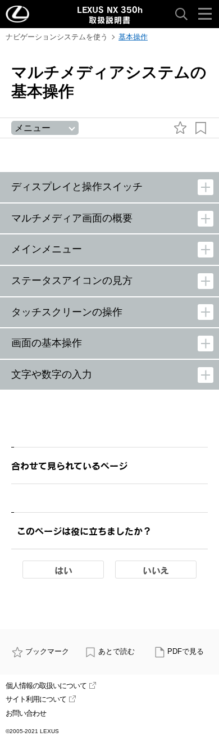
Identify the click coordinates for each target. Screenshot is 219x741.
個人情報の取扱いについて (46, 685)
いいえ (156, 570)
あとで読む (116, 651)
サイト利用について (36, 699)
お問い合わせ (26, 713)
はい (63, 570)
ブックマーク (47, 651)
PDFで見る (185, 651)
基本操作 (133, 37)
